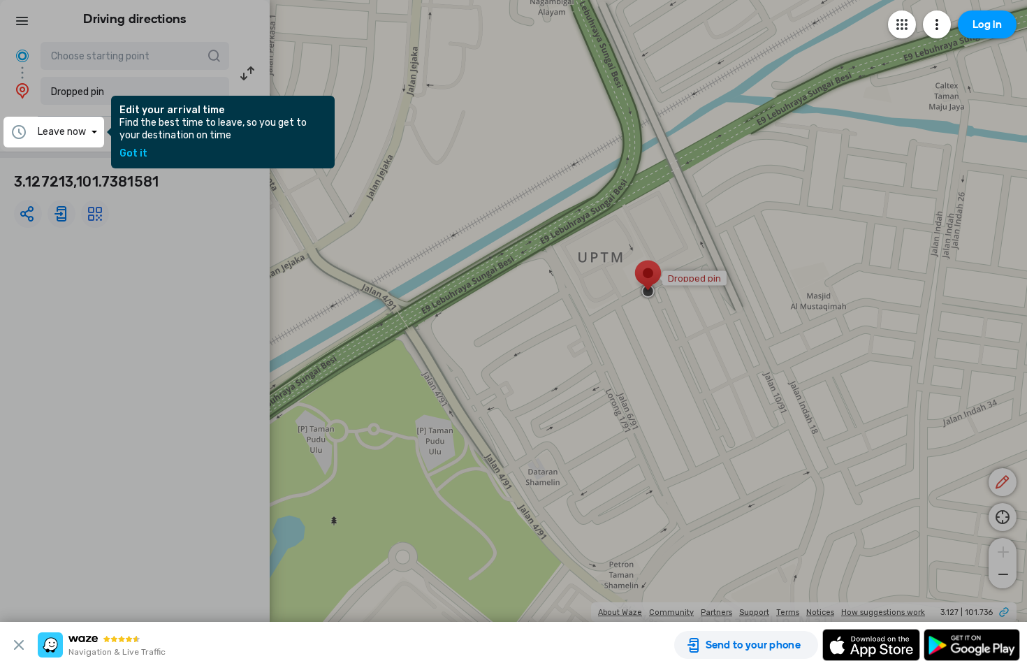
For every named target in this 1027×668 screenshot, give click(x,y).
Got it (133, 153)
